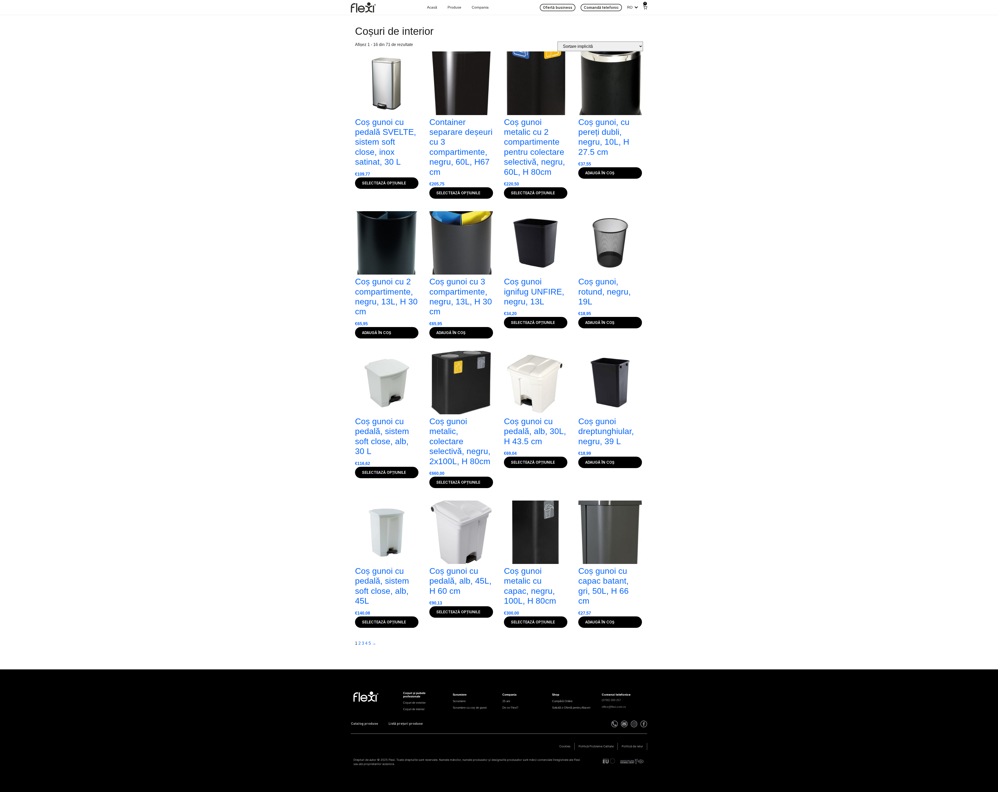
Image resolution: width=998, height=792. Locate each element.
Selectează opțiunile (384, 183)
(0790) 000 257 (611, 700)
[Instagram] (634, 724)
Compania (480, 7)
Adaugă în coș (599, 173)
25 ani (506, 701)
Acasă (432, 7)
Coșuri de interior (414, 709)
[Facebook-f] (643, 724)
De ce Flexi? (510, 707)
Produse (454, 7)
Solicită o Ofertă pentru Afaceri (571, 707)
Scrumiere (459, 701)
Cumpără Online (562, 701)
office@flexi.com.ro (614, 706)
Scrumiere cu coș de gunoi (470, 707)
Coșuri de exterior (414, 702)
